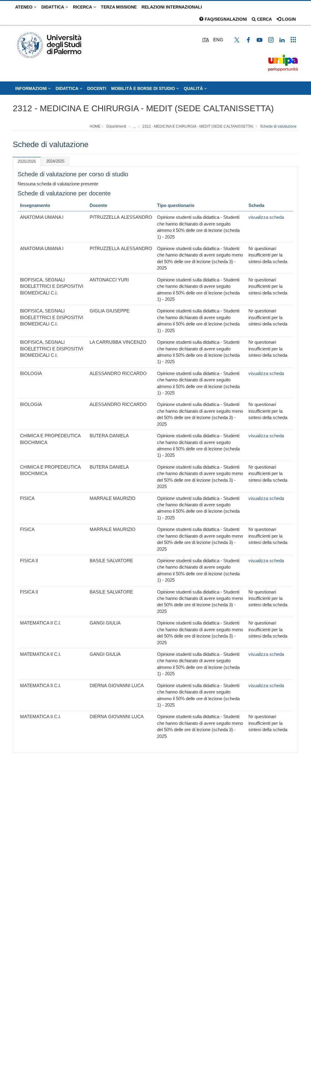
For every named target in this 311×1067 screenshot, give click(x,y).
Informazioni (31, 88)
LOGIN (288, 19)
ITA (205, 39)
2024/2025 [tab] (55, 161)
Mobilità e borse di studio (143, 88)
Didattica (53, 7)
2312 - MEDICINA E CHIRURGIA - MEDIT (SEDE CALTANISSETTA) (143, 108)
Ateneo (24, 7)
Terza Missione (119, 7)
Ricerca (83, 7)
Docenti (96, 88)
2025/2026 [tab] (27, 161)
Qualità (194, 88)
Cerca (264, 19)
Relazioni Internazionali (172, 7)
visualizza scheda (266, 217)
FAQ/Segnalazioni (225, 19)
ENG (218, 39)
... (134, 126)
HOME (95, 126)
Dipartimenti (116, 126)
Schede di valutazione (278, 126)
